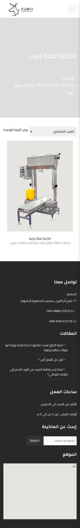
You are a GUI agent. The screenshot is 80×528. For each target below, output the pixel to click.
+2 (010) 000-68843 (60, 311)
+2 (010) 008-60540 (63, 321)
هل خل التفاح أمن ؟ (50, 360)
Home (68, 78)
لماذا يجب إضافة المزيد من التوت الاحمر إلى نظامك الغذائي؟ (39, 372)
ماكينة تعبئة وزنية (40, 238)
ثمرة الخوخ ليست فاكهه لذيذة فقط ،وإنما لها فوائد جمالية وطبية (36, 347)
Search (35, 440)
